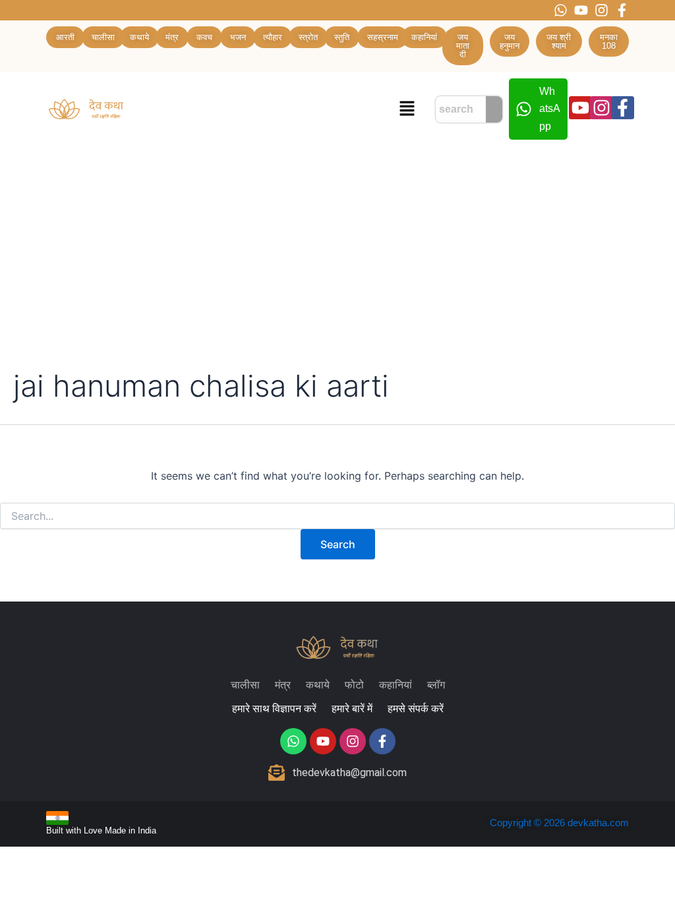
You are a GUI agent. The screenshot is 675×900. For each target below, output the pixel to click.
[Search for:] (337, 516)
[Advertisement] (337, 245)
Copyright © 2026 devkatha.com (559, 822)
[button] (407, 109)
